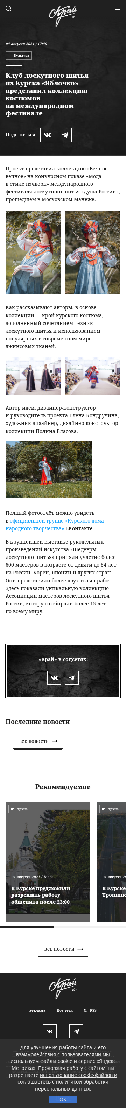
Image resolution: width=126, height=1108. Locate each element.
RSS (93, 1010)
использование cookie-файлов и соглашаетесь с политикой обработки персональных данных (67, 1082)
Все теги (65, 1010)
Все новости (34, 741)
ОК (62, 1099)
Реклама (37, 1010)
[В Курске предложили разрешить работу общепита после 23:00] (48, 862)
